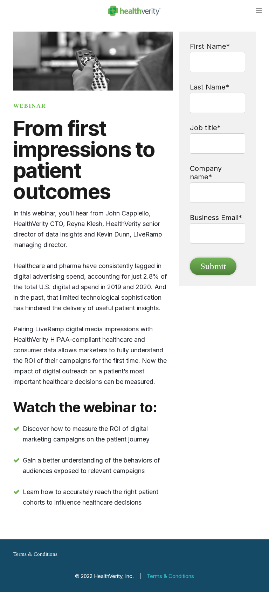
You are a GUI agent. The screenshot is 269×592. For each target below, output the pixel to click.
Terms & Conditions (35, 554)
